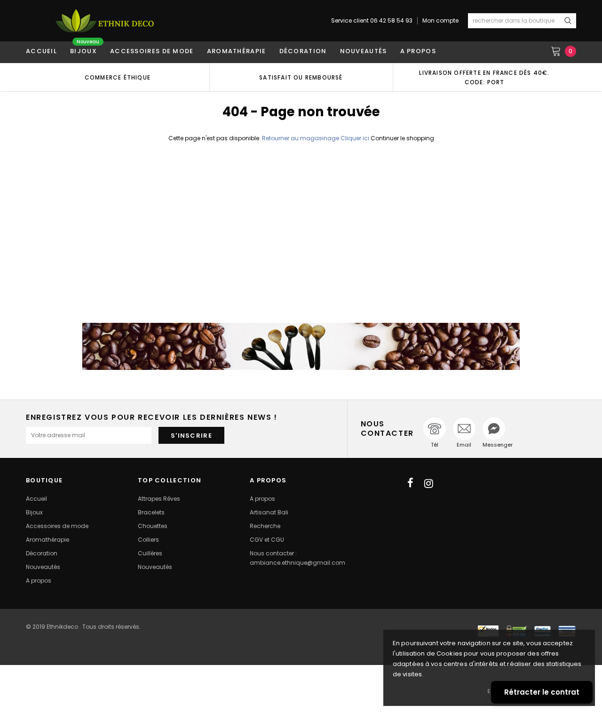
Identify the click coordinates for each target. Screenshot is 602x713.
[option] (117, 77)
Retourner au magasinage (300, 138)
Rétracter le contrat (541, 692)
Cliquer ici (356, 138)
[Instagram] (428, 483)
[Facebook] (410, 483)
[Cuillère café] (301, 346)
